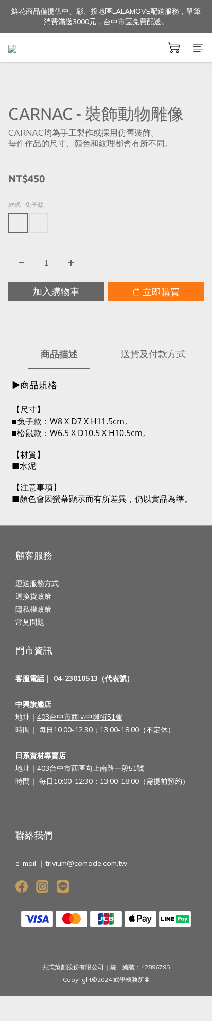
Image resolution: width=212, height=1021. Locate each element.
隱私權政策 (33, 609)
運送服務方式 (37, 583)
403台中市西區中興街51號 (79, 717)
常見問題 (29, 622)
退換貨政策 (33, 596)
